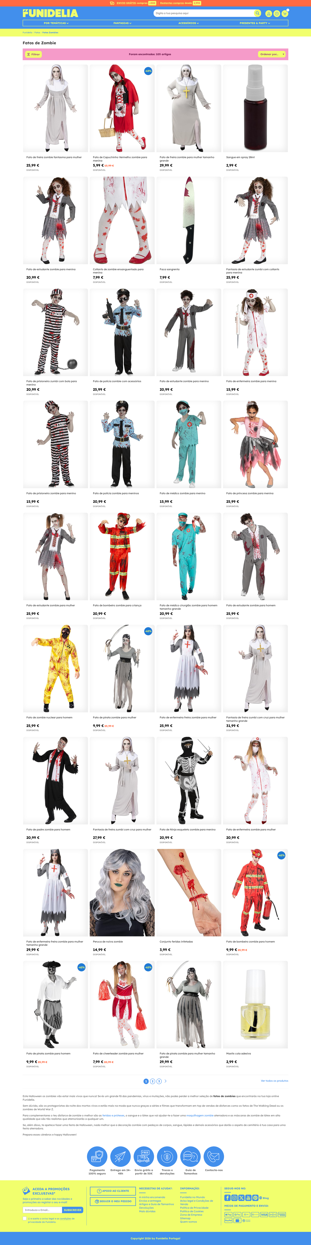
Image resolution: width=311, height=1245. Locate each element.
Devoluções (146, 1207)
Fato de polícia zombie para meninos (116, 493)
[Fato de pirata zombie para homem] (55, 1005)
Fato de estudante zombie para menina (50, 269)
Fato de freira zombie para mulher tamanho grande (187, 159)
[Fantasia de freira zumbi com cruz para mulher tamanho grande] (255, 669)
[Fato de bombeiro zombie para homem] (255, 893)
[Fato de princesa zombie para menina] (255, 444)
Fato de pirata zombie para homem (48, 1053)
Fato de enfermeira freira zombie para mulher (188, 717)
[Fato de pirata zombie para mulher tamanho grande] (188, 1005)
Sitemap (185, 1218)
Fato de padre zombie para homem (48, 829)
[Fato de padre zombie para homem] (55, 781)
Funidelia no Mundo (192, 1197)
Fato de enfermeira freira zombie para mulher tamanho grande (54, 943)
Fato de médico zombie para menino (182, 493)
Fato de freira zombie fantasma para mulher (54, 157)
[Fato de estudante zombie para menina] (55, 220)
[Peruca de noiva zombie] (122, 893)
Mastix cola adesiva (238, 1053)
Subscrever (72, 1210)
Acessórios (187, 23)
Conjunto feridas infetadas (176, 941)
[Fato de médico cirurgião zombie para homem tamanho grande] (188, 556)
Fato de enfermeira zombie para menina (251, 381)
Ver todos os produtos (274, 1080)
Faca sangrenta (169, 269)
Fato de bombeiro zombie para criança (117, 605)
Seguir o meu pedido (115, 1201)
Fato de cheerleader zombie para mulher (118, 1053)
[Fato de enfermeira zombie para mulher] (255, 781)
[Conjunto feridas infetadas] (188, 893)
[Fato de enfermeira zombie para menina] (255, 332)
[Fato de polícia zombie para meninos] (122, 444)
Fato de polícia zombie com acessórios (117, 381)
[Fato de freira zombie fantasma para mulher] (55, 108)
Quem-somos (188, 1221)
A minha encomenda (152, 1197)
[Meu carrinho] (285, 13)
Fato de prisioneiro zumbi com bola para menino (51, 383)
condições (65, 1218)
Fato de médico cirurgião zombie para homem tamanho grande (188, 607)
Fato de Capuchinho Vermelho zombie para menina (120, 159)
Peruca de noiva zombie (108, 941)
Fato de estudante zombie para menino (184, 381)
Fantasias (121, 23)
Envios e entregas (150, 1200)
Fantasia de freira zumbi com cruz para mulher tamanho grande (255, 719)
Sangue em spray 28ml (240, 157)
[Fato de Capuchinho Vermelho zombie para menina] (122, 108)
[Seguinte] (165, 1081)
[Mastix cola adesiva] (255, 1005)
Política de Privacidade (194, 1207)
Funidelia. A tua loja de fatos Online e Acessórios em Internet (50, 13)
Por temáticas (55, 23)
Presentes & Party (253, 23)
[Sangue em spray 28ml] (255, 108)
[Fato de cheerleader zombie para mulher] (122, 1005)
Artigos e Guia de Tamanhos (156, 1204)
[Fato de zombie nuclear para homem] (55, 669)
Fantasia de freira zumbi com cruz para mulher (122, 829)
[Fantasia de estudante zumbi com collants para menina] (255, 220)
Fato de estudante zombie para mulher (50, 605)
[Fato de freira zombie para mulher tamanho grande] (188, 108)
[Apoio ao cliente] (276, 13)
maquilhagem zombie (199, 1115)
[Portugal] (227, 1198)
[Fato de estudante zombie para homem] (255, 556)
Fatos (37, 32)
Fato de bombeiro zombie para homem (250, 941)
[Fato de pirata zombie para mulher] (122, 669)
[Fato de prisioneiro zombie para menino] (55, 444)
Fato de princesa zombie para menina (249, 493)
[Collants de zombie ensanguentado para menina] (122, 220)
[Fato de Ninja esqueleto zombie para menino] (188, 781)
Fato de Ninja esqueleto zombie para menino (188, 829)
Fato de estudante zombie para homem (251, 605)
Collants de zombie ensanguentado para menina (118, 271)
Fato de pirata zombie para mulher (114, 717)
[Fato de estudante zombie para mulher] (55, 556)
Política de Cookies (192, 1211)
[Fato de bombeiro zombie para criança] (122, 556)
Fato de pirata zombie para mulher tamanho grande (187, 1055)
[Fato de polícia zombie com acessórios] (122, 332)
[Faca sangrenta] (188, 220)
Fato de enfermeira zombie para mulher (251, 829)
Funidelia (27, 32)
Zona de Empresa (191, 1214)
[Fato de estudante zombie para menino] (188, 332)
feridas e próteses (113, 1115)
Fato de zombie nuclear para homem (49, 717)
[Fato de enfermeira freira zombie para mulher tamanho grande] (55, 893)
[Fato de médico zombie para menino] (188, 444)
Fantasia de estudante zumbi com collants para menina (252, 271)
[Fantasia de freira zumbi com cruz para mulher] (122, 781)
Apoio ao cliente (115, 1190)
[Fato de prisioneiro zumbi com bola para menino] (55, 332)
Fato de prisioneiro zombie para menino (51, 493)
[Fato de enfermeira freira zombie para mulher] (188, 669)
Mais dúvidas (147, 1211)
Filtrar (35, 54)
